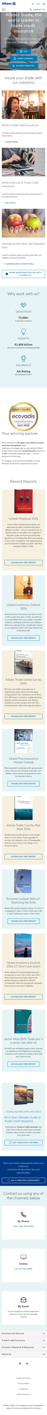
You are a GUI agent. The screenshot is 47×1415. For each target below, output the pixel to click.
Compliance (23, 1389)
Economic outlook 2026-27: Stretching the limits (23, 900)
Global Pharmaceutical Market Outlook (23, 760)
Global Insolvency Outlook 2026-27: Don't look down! (23, 964)
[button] (38, 4)
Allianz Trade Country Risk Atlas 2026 (23, 827)
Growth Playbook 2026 (23, 519)
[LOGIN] (33, 4)
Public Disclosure (23, 1394)
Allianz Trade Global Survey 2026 (23, 681)
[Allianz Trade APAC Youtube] (27, 1363)
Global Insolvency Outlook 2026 (23, 606)
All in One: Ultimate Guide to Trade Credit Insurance (22, 1119)
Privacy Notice (23, 1383)
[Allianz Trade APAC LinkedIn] (19, 1363)
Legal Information (23, 1378)
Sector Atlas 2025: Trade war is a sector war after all (23, 1041)
